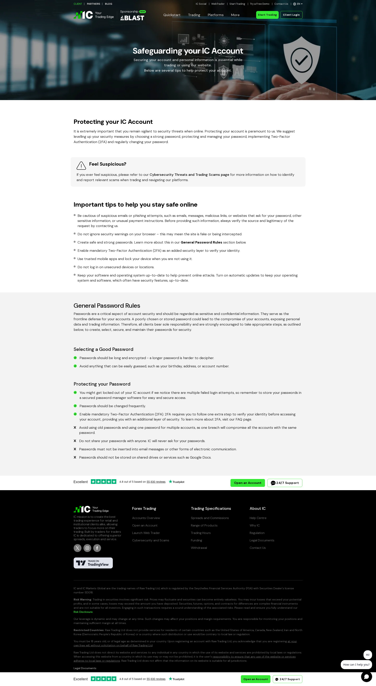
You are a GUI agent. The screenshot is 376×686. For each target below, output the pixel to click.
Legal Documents (262, 540)
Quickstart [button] (172, 15)
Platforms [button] (216, 15)
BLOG (108, 3)
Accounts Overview (146, 518)
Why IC (255, 525)
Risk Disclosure (83, 612)
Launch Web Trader (146, 533)
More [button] (235, 15)
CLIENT (78, 3)
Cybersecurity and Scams (150, 540)
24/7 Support (287, 483)
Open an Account (247, 483)
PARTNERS (93, 3)
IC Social (201, 3)
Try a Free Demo (259, 3)
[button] (298, 4)
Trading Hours (201, 533)
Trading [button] (194, 15)
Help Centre (258, 518)
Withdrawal (199, 548)
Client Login (291, 14)
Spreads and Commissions (210, 518)
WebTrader (218, 3)
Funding (196, 540)
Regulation (257, 533)
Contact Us (281, 3)
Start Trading (237, 3)
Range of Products (204, 525)
